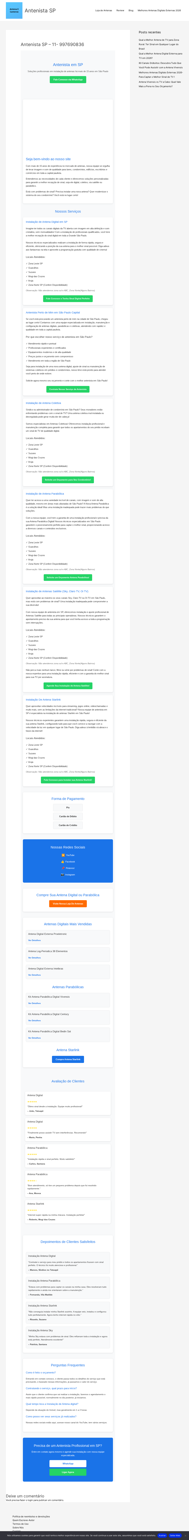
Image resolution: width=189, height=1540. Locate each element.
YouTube (68, 855)
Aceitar (162, 1535)
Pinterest (67, 868)
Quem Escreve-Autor (24, 1520)
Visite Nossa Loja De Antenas (68, 903)
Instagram (68, 874)
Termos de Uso (20, 1523)
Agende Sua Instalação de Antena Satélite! (68, 686)
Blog (131, 10)
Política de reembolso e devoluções (31, 1516)
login (30, 1500)
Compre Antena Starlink (68, 1059)
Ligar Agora (68, 1472)
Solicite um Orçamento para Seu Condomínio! (68, 480)
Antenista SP (40, 10)
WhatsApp (68, 1463)
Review (120, 10)
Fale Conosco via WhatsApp (68, 79)
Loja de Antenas (103, 10)
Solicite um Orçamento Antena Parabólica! (68, 577)
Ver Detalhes (34, 940)
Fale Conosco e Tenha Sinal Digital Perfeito (68, 299)
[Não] (185, 1535)
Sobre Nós (18, 1527)
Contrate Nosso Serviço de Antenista (68, 389)
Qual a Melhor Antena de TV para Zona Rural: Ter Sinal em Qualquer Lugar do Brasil (159, 44)
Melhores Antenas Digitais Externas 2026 (159, 10)
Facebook (68, 861)
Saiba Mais (175, 1535)
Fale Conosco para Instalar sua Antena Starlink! (68, 780)
